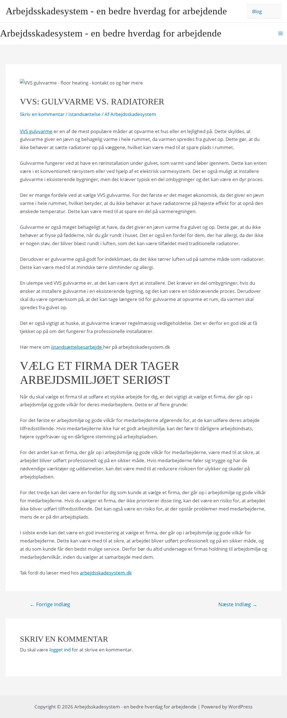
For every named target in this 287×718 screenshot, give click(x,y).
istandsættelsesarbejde (77, 347)
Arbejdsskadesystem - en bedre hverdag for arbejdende (116, 11)
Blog (257, 11)
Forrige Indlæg (50, 604)
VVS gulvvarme (36, 131)
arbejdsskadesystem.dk (106, 572)
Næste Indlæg (237, 604)
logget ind (60, 649)
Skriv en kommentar (42, 114)
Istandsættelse (84, 114)
